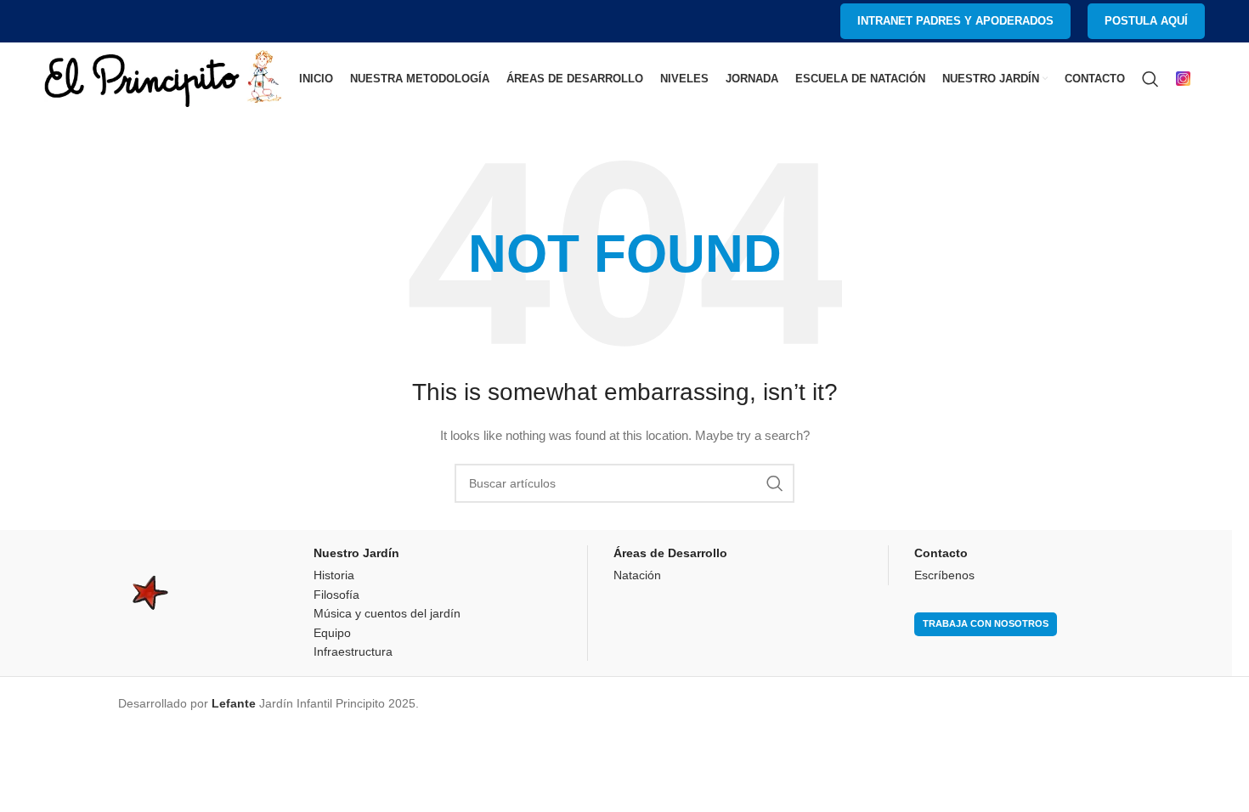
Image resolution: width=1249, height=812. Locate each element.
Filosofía (336, 594)
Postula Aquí (1146, 20)
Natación (637, 575)
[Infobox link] (1191, 78)
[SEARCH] (774, 483)
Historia (334, 575)
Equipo (332, 633)
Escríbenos (944, 575)
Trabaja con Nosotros (985, 623)
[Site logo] (163, 77)
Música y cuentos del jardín (387, 613)
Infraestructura (353, 651)
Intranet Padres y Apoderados (955, 20)
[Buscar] (1150, 79)
